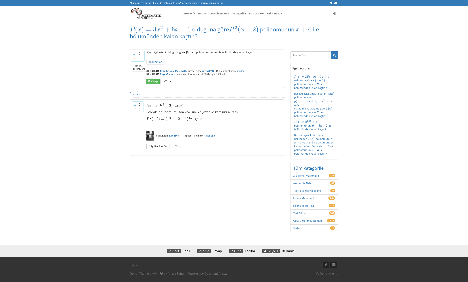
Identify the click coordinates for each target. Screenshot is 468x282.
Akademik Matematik (306, 175)
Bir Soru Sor (256, 13)
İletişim (134, 265)
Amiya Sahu (176, 274)
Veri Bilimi (299, 213)
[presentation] (160, 29)
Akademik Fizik (302, 183)
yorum (168, 81)
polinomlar (155, 62)
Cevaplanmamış (220, 13)
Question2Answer (216, 274)
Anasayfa (189, 13)
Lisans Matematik (304, 198)
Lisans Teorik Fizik (304, 205)
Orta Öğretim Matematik (173, 71)
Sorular (202, 13)
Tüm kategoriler (309, 168)
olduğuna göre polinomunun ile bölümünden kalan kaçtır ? (311, 82)
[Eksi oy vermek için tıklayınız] (134, 58)
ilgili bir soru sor (159, 146)
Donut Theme (139, 274)
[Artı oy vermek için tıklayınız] (134, 54)
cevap (154, 81)
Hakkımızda (274, 13)
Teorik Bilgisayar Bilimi (307, 190)
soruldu (240, 71)
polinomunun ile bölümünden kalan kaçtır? (313, 125)
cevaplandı (209, 135)
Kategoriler (239, 13)
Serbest (298, 228)
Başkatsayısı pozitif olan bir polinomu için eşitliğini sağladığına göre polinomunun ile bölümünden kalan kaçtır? (314, 105)
